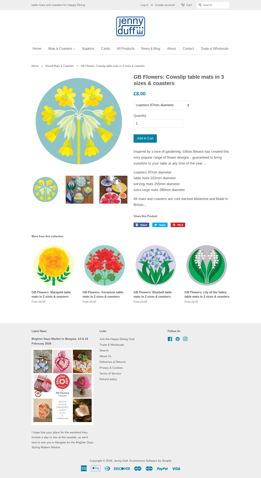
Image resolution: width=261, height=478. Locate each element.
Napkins (88, 48)
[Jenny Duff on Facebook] (170, 339)
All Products (125, 48)
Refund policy (108, 379)
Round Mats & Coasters (59, 65)
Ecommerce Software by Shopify (150, 460)
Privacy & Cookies (111, 367)
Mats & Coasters (60, 48)
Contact (188, 48)
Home (37, 48)
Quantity (140, 116)
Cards (105, 48)
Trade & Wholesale (215, 48)
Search (104, 350)
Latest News (39, 331)
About (171, 48)
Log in (144, 5)
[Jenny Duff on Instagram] (185, 339)
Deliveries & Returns (113, 361)
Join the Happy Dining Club (117, 339)
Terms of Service (110, 373)
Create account (165, 5)
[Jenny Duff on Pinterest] (177, 339)
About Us (105, 356)
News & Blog (150, 48)
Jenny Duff (121, 460)
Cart (189, 5)
